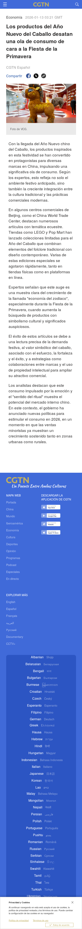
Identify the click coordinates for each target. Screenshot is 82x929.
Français (11, 616)
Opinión (11, 551)
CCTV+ (10, 644)
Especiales (13, 572)
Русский (11, 630)
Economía (12, 530)
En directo (12, 579)
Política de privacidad (19, 920)
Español (11, 609)
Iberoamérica (14, 523)
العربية (10, 623)
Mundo (10, 516)
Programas (13, 558)
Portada (11, 502)
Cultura (10, 537)
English (10, 602)
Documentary (14, 637)
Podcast (11, 565)
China (10, 509)
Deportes (12, 544)
